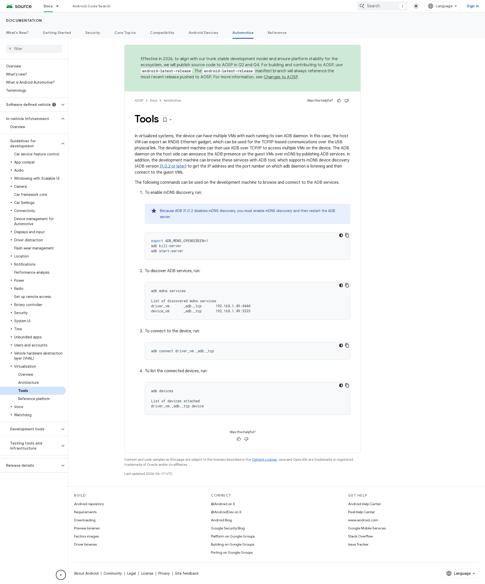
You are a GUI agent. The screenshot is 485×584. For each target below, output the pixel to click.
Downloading (84, 520)
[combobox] (382, 6)
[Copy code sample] (347, 235)
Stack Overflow (360, 536)
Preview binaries (87, 528)
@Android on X (223, 504)
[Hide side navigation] (61, 575)
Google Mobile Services (367, 528)
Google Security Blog (228, 528)
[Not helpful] (346, 100)
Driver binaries (85, 544)
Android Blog (221, 520)
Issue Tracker (358, 544)
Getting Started (57, 32)
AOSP (139, 100)
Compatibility (162, 32)
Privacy (164, 573)
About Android (86, 573)
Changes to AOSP (281, 77)
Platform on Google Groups (233, 536)
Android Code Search (91, 6)
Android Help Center (364, 504)
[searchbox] (34, 49)
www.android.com (363, 520)
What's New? (17, 32)
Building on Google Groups (232, 544)
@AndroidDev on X (226, 512)
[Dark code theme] (341, 235)
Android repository (89, 504)
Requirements (85, 512)
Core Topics (125, 32)
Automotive (243, 32)
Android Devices (204, 32)
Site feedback (187, 573)
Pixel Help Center (361, 512)
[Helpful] (339, 100)
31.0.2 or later (172, 166)
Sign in (473, 6)
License (147, 573)
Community (113, 573)
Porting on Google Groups (232, 552)
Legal (131, 573)
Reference (277, 32)
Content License (264, 459)
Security (92, 32)
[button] (30, 105)
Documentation (24, 20)
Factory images (86, 536)
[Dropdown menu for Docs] (59, 6)
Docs (48, 6)
